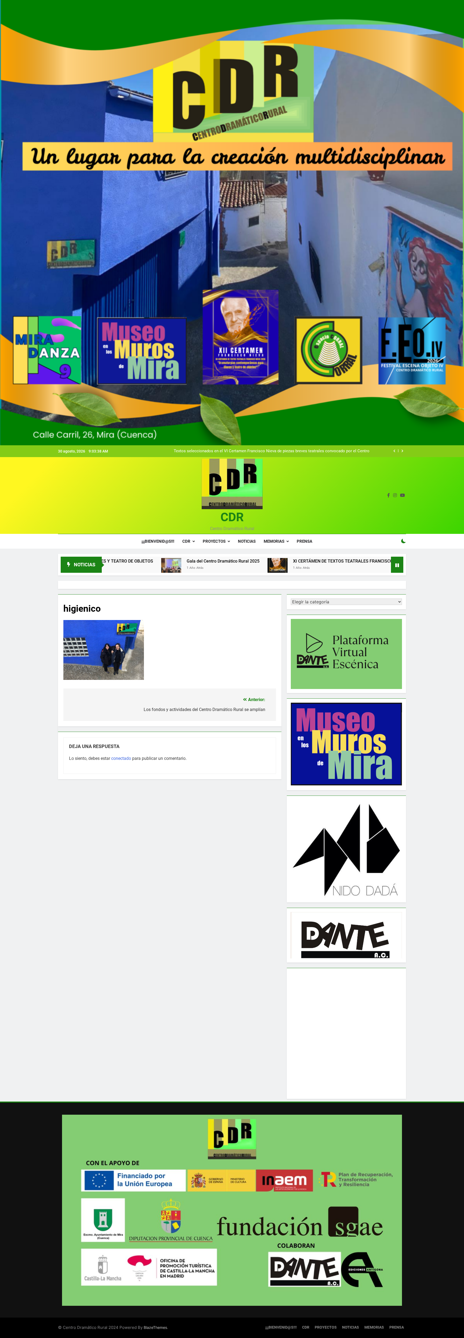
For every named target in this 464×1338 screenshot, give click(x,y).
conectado (121, 758)
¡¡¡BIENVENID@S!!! (158, 541)
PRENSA (304, 541)
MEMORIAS (274, 541)
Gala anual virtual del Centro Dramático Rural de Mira (321, 451)
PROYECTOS (214, 541)
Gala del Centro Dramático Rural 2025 (143, 561)
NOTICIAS (247, 541)
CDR (232, 517)
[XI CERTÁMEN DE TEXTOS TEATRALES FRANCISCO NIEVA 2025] (198, 568)
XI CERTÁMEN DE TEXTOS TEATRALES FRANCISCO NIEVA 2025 (275, 561)
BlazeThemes (155, 1327)
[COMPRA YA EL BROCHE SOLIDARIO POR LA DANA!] (355, 568)
